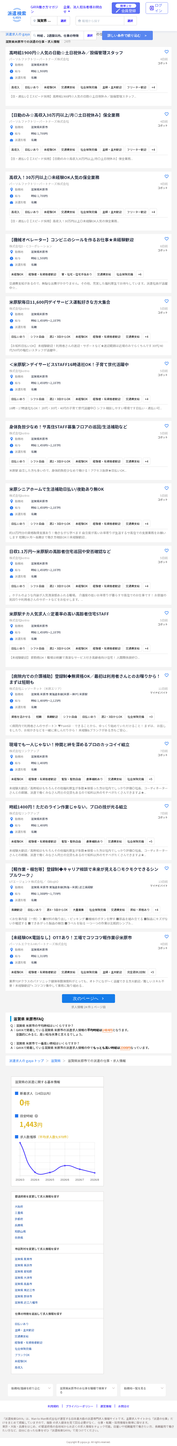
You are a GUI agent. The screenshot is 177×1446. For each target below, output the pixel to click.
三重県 (19, 1213)
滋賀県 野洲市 (23, 1296)
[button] (88, 998)
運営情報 (105, 1406)
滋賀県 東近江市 (25, 1290)
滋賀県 (56, 1060)
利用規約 (53, 1406)
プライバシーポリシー (79, 1406)
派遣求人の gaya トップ (23, 34)
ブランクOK (22, 1355)
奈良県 (19, 1237)
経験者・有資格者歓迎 (28, 1342)
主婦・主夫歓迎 (24, 1330)
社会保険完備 (23, 1349)
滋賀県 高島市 (23, 1284)
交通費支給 (22, 1336)
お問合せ (123, 1406)
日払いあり (22, 1324)
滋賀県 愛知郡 (23, 1271)
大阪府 (19, 1206)
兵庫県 (19, 1225)
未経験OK (21, 1361)
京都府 (19, 1219)
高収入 (19, 1367)
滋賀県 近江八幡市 (26, 1302)
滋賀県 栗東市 (23, 1259)
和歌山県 (20, 1231)
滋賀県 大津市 (23, 1277)
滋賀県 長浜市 (23, 1265)
